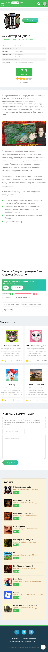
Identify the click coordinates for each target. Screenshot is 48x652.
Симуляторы (6, 39)
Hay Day (11, 385)
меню (2, 4)
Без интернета (31, 39)
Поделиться (7, 310)
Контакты (15, 638)
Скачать (30, 20)
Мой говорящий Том (12, 346)
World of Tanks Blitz (36, 385)
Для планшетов (18, 39)
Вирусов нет (9, 298)
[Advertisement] (22, 247)
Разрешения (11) (24, 297)
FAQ (35, 641)
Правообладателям (29, 638)
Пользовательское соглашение (19, 641)
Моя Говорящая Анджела (36, 346)
